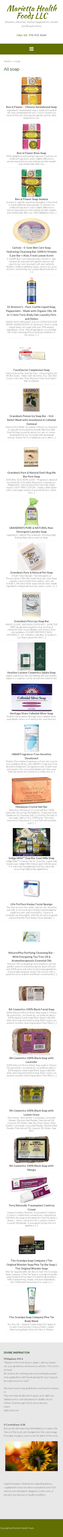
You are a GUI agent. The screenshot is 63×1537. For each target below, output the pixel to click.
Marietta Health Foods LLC (31, 12)
